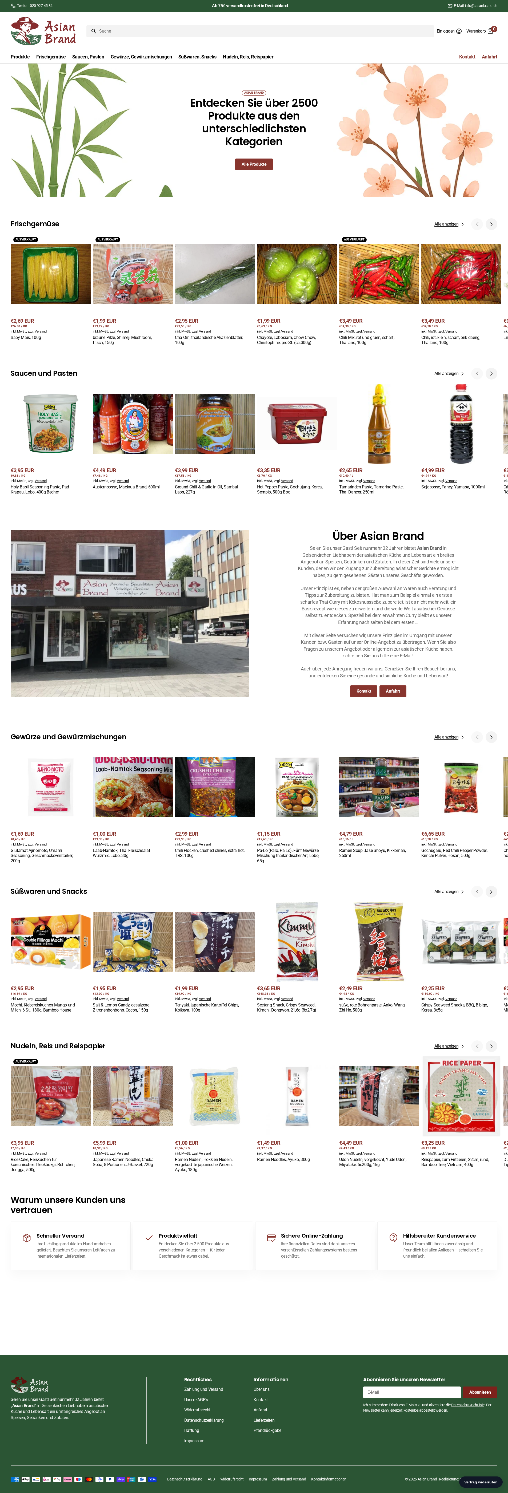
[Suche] (91, 31)
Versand (41, 331)
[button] (449, 31)
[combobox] (265, 31)
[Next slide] (491, 224)
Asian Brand (427, 1479)
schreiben (467, 1250)
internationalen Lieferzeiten (61, 1256)
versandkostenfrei (243, 5)
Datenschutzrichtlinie (467, 1405)
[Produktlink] (51, 287)
